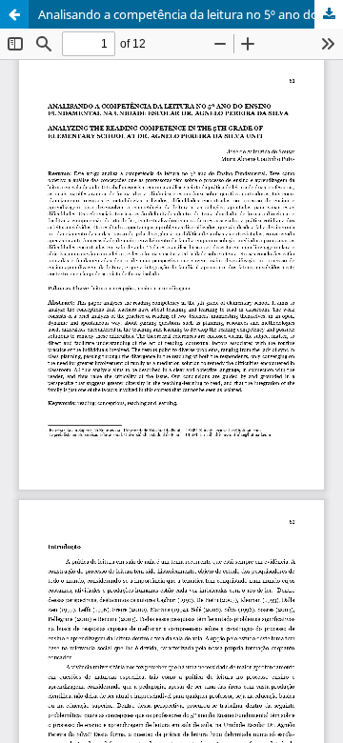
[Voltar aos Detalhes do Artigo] (14, 14)
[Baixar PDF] (328, 14)
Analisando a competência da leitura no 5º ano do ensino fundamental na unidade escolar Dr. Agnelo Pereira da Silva (190, 14)
